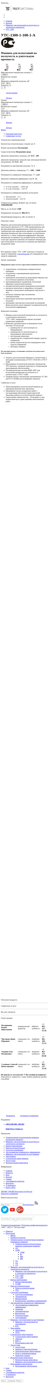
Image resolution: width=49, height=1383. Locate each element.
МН (21, 1257)
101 (16, 1248)
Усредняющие (21, 1318)
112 (16, 1263)
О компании (11, 1185)
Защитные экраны (22, 1356)
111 (16, 1261)
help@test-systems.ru (14, 1129)
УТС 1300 (10, 29)
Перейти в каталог (18, 1238)
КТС (17, 1326)
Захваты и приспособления (26, 1349)
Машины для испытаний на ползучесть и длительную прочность (22, 26)
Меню (12, 1235)
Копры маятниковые (14, 1146)
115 (16, 1265)
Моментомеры (21, 1299)
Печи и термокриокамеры (25, 1353)
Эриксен (18, 1339)
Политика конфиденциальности (35, 1225)
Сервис (9, 1179)
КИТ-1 (18, 1341)
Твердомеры (11, 1156)
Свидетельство (23, 254)
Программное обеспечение (21, 1364)
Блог (8, 1175)
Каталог (9, 23)
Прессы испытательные (15, 1148)
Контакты (10, 1183)
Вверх (3, 130)
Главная (9, 21)
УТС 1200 (19, 1276)
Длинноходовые (21, 1316)
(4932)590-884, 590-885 (15, 1124)
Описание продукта (14, 134)
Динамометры (21, 1297)
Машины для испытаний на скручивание (22, 1154)
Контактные (20, 1313)
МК (21, 1259)
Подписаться (28, 1205)
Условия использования (10, 1225)
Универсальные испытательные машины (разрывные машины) (22, 1138)
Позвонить (10, 1116)
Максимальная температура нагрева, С (16, 72)
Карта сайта (10, 1188)
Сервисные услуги (13, 136)
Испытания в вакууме (24, 1343)
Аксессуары (10, 1161)
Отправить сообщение (29, 1116)
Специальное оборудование (17, 1159)
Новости (9, 1173)
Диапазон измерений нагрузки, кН (15, 81)
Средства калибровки (14, 1150)
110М (17, 1250)
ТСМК (18, 1284)
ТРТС (17, 1332)
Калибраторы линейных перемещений (31, 1301)
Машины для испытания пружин (28, 1362)
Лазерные (19, 1309)
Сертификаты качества (15, 1181)
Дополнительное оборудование (28, 1351)
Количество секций (9, 77)
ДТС (17, 1290)
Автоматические (22, 1311)
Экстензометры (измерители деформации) (23, 1152)
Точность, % (6, 85)
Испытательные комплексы (17, 1163)
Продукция (10, 1233)
